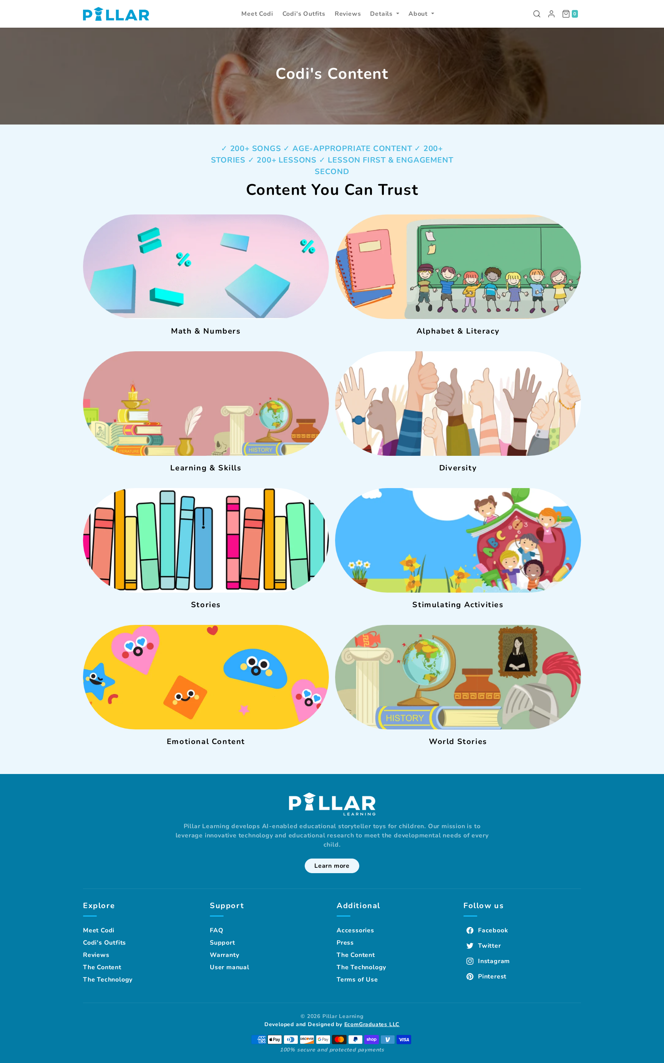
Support (222, 942)
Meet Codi (99, 930)
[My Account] (551, 14)
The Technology (108, 979)
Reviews (96, 955)
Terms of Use (357, 979)
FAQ (216, 930)
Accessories (355, 930)
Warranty (224, 955)
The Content (102, 967)
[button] (384, 14)
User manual (229, 967)
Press (345, 942)
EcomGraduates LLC (372, 1024)
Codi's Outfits (104, 942)
